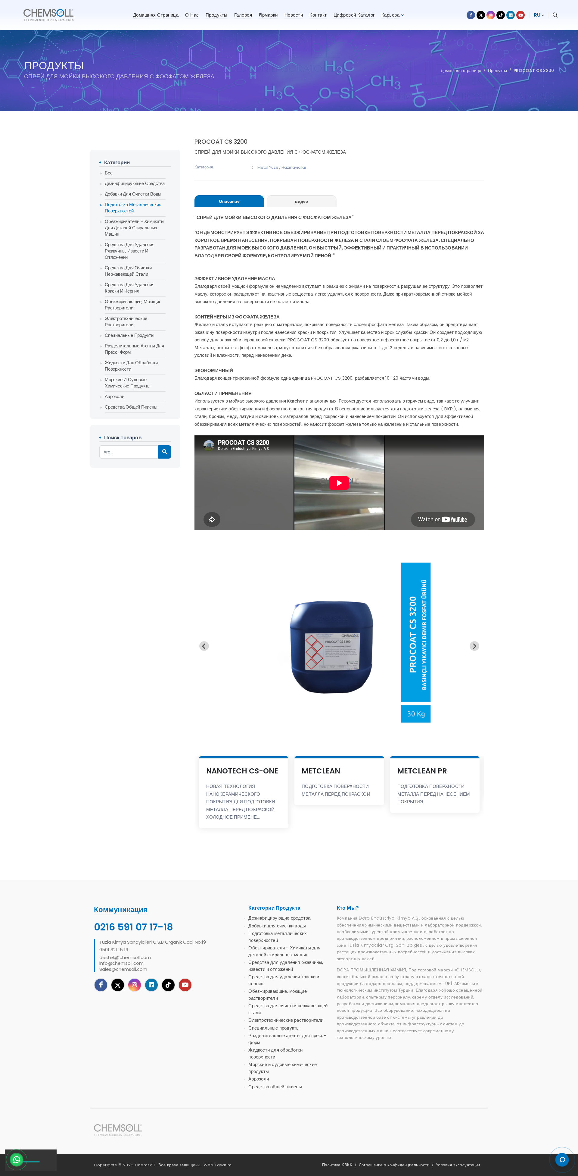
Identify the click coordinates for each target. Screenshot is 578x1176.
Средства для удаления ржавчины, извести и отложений (129, 250)
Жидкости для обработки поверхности (131, 365)
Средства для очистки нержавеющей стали (128, 271)
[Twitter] (118, 985)
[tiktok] (168, 985)
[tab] (229, 201)
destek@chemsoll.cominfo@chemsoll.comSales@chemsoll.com (125, 963)
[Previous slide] (204, 646)
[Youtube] (185, 985)
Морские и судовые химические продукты (128, 382)
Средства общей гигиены (131, 407)
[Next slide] (474, 646)
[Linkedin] (151, 985)
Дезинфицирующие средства (135, 183)
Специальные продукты (129, 335)
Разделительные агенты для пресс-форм (134, 349)
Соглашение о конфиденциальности (394, 1165)
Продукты (497, 70)
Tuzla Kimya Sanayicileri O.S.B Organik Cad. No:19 (152, 942)
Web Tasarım (218, 1165)
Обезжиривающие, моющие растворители (133, 304)
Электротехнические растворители (126, 321)
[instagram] (134, 985)
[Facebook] (101, 985)
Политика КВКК (337, 1165)
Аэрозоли (114, 396)
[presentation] (229, 201)
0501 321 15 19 (113, 950)
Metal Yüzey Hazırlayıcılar (281, 167)
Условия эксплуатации (458, 1165)
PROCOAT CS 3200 (534, 70)
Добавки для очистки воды (133, 194)
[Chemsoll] (123, 1130)
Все (108, 173)
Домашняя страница (461, 70)
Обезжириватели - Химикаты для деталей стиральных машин (134, 227)
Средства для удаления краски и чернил (129, 287)
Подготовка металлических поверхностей (133, 207)
